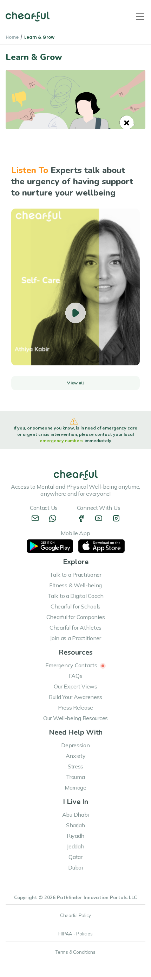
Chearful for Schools (75, 606)
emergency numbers (62, 440)
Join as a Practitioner (75, 638)
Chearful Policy (75, 915)
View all (75, 383)
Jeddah (75, 846)
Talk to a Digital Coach (75, 595)
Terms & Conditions (75, 952)
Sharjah (75, 825)
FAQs (76, 675)
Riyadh (75, 835)
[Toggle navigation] (140, 16)
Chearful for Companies (75, 616)
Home (12, 37)
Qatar (75, 856)
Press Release (75, 707)
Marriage (75, 787)
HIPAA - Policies (75, 933)
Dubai (75, 867)
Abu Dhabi (75, 814)
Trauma (75, 776)
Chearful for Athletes (75, 627)
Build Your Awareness (75, 696)
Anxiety (76, 755)
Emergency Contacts (72, 665)
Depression (75, 745)
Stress (75, 766)
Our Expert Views (75, 686)
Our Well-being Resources (75, 718)
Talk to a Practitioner (75, 574)
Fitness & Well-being (75, 585)
